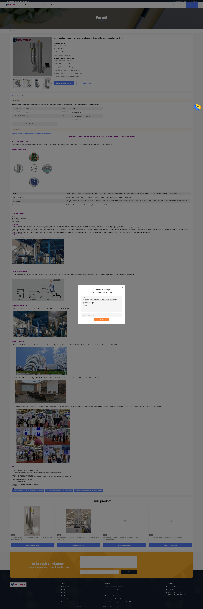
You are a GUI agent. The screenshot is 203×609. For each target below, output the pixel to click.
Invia (101, 319)
